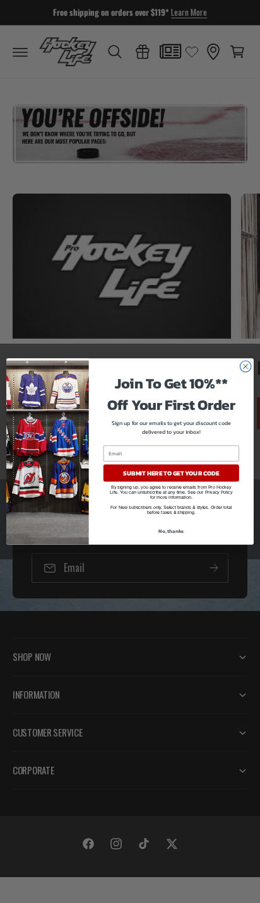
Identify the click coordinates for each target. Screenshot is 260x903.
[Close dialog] (245, 366)
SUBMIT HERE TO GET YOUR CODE (171, 473)
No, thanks (171, 531)
